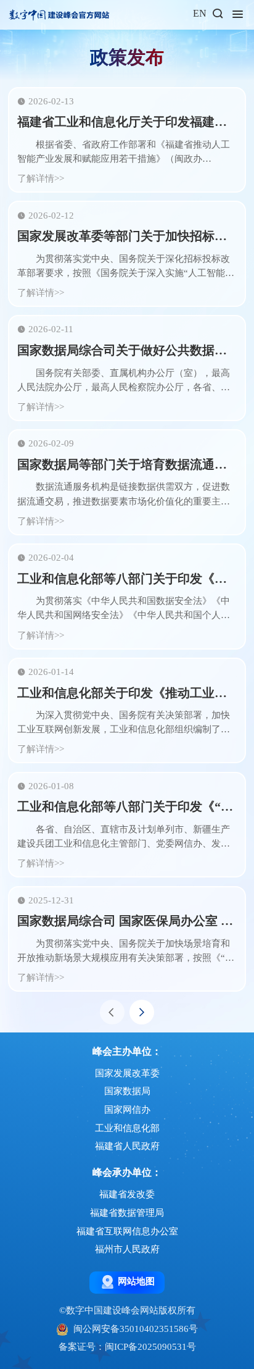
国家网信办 (127, 1110)
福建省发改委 (127, 1194)
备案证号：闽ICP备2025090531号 (127, 1347)
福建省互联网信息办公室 (127, 1231)
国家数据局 (127, 1091)
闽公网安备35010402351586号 (135, 1329)
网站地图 (136, 1281)
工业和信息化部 (127, 1128)
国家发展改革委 (127, 1073)
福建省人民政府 (127, 1146)
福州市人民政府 (127, 1249)
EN (200, 13)
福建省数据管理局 (127, 1213)
